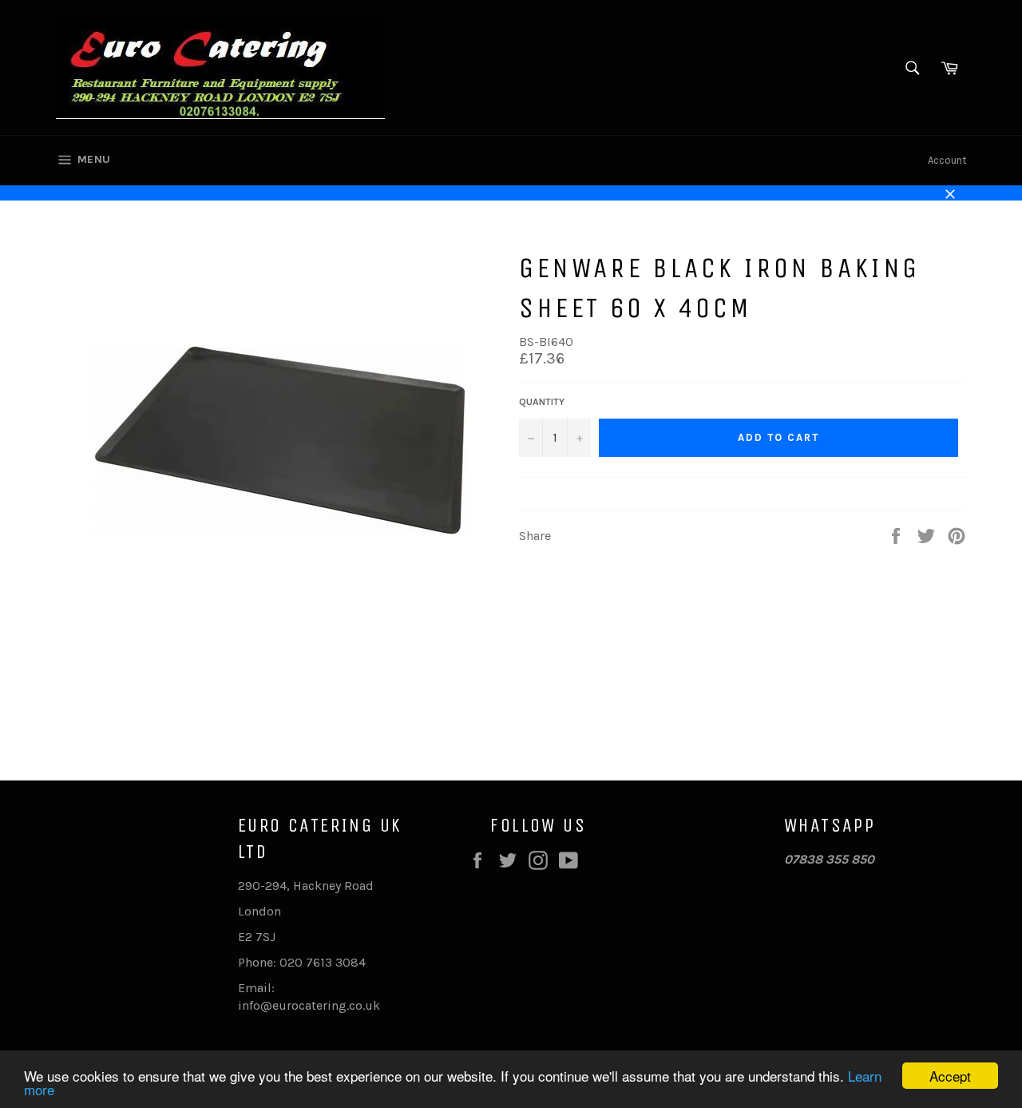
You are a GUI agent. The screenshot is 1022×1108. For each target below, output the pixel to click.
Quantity (541, 401)
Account (947, 160)
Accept (950, 1076)
